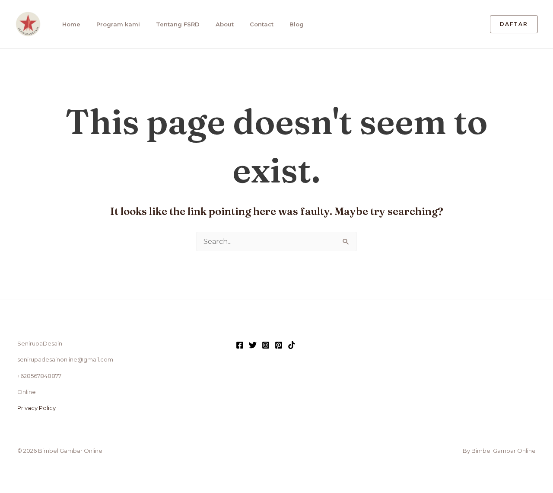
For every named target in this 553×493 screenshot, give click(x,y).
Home (71, 24)
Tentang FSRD (178, 24)
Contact (261, 24)
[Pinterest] (279, 345)
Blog (296, 24)
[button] (514, 24)
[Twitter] (253, 345)
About (225, 24)
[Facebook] (240, 345)
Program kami (118, 24)
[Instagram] (266, 345)
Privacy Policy (36, 407)
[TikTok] (292, 345)
